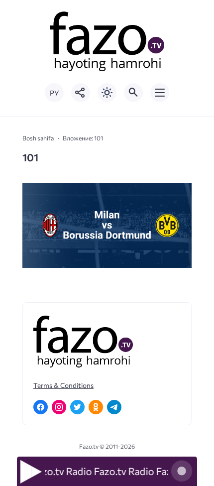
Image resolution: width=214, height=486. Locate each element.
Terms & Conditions (63, 385)
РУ (54, 93)
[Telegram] (114, 407)
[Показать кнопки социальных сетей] (80, 92)
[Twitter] (77, 407)
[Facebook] (40, 407)
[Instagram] (59, 407)
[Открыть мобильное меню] (159, 92)
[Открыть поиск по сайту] (133, 92)
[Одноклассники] (96, 407)
